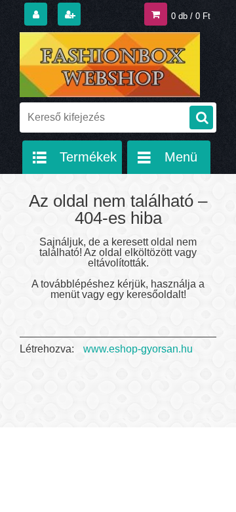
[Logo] (110, 64)
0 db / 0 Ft (190, 16)
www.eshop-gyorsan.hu (138, 348)
